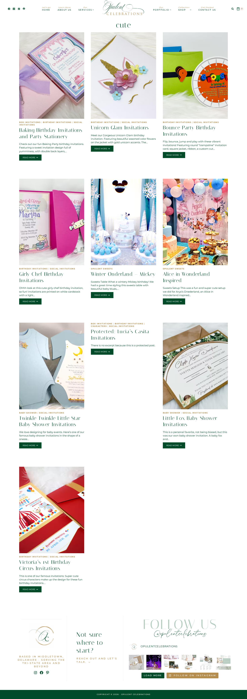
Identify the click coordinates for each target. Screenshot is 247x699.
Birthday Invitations (57, 122)
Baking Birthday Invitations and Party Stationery (51, 133)
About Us (64, 8)
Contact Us (207, 8)
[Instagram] (14, 9)
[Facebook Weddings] (24, 9)
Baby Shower (28, 413)
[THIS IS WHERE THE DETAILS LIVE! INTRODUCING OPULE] (206, 662)
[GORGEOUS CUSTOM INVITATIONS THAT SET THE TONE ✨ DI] (136, 662)
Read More (32, 158)
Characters (99, 326)
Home (46, 8)
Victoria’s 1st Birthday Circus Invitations (45, 565)
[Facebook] (9, 9)
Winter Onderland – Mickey (123, 274)
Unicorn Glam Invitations (120, 128)
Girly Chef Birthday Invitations (41, 277)
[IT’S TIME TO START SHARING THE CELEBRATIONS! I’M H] (153, 662)
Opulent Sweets (102, 269)
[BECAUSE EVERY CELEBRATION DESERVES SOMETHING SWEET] (171, 662)
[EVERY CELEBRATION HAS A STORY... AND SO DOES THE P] (223, 662)
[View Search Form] (232, 9)
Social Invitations (134, 122)
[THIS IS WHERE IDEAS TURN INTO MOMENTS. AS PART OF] (188, 662)
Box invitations (30, 122)
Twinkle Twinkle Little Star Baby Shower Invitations (50, 421)
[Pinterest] (19, 9)
